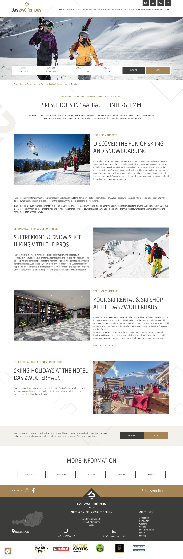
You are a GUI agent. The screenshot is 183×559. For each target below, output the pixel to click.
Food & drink (94, 10)
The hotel (62, 10)
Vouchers (61, 475)
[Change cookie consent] (8, 551)
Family (117, 10)
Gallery (121, 475)
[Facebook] (33, 492)
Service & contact (162, 10)
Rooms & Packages (77, 10)
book (156, 436)
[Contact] (146, 3)
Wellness (107, 10)
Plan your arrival (22, 532)
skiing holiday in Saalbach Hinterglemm (45, 391)
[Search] (160, 3)
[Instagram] (27, 492)
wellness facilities (21, 394)
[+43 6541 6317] (153, 3)
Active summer (144, 10)
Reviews (151, 475)
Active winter (129, 10)
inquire (131, 436)
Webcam (91, 475)
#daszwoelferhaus (156, 491)
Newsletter (31, 475)
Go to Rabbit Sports (102, 345)
